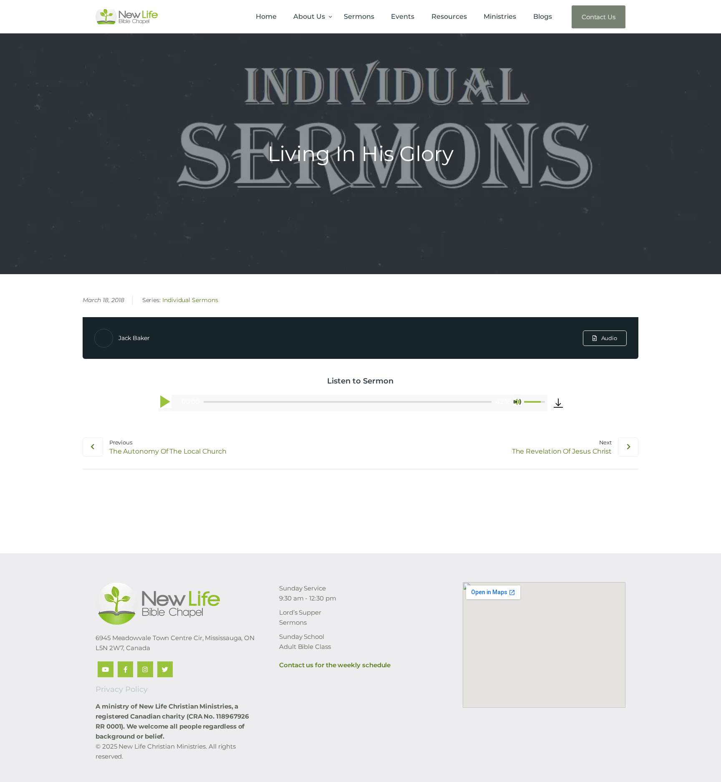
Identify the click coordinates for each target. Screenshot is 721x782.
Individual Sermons (190, 300)
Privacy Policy (122, 689)
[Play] (164, 401)
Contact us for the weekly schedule (335, 665)
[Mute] (517, 402)
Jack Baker (134, 338)
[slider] (348, 402)
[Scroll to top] (700, 762)
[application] (352, 403)
